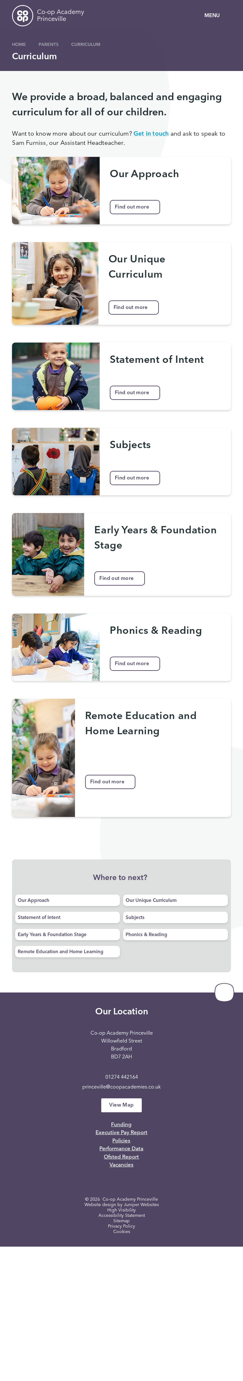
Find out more (132, 207)
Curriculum (85, 44)
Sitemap (121, 1221)
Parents (49, 44)
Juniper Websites (141, 1205)
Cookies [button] (121, 1232)
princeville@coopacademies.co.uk (121, 1087)
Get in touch (150, 134)
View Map (121, 1105)
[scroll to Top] (224, 992)
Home (19, 44)
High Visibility (121, 1210)
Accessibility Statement (121, 1215)
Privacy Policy (121, 1226)
